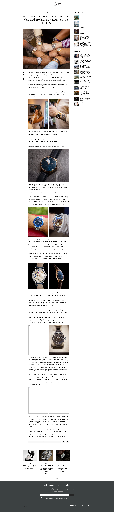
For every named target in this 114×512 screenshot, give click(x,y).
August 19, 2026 (46, 471)
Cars (37, 8)
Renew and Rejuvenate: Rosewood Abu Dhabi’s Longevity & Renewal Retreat (84, 38)
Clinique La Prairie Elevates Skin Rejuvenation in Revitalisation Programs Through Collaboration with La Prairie (85, 44)
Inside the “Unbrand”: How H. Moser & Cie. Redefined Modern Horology (30, 467)
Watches (42, 8)
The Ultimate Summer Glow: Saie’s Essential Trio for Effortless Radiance (85, 104)
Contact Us (88, 505)
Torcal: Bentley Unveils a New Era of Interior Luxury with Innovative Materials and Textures (85, 82)
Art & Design (72, 8)
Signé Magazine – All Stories (77, 505)
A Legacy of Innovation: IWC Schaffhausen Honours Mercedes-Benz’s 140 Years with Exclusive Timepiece (46, 467)
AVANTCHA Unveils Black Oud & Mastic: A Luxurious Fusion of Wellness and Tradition (85, 31)
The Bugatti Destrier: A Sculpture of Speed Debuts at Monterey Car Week (85, 87)
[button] (45, 473)
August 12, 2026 (62, 471)
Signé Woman (55, 8)
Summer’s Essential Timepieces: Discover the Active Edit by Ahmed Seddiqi (63, 467)
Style (47, 8)
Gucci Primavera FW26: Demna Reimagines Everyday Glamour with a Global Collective (85, 56)
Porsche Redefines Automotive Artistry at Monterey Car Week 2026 (85, 66)
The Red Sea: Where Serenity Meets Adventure (85, 17)
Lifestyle (63, 8)
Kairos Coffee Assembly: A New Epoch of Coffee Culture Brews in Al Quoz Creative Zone (85, 93)
